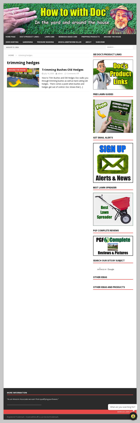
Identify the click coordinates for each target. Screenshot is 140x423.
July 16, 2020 (49, 73)
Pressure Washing (45, 42)
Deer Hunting (12, 42)
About (88, 42)
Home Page (10, 37)
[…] (81, 87)
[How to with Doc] (70, 32)
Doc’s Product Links (29, 37)
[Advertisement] (113, 339)
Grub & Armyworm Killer (69, 42)
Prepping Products (90, 37)
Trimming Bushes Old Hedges (62, 69)
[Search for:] (119, 47)
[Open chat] (133, 416)
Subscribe (100, 42)
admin (60, 73)
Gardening (28, 42)
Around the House (112, 37)
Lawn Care (49, 37)
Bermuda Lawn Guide (125, 412)
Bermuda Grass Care (68, 37)
